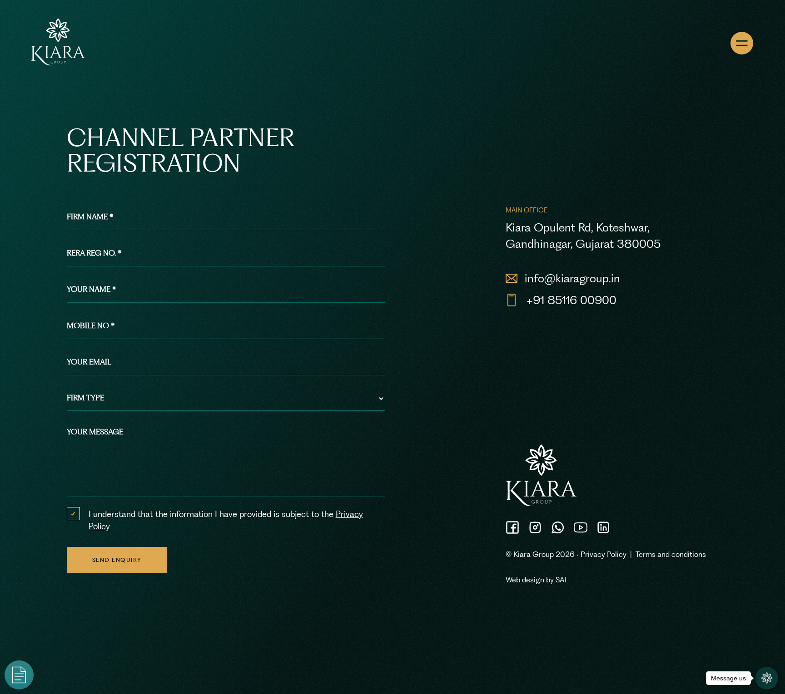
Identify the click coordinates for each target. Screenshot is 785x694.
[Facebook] (512, 527)
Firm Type (85, 397)
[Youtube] (580, 527)
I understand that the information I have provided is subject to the (226, 520)
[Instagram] (535, 527)
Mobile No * (91, 325)
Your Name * (91, 289)
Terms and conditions (671, 554)
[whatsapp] (558, 527)
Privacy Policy (603, 554)
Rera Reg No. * (94, 252)
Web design (525, 579)
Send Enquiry (116, 559)
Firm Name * (90, 216)
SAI (561, 579)
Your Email (89, 361)
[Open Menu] (741, 43)
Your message (95, 431)
